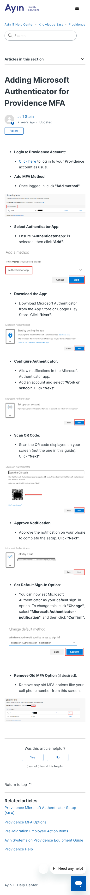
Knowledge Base (51, 24)
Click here (27, 161)
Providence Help (19, 849)
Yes (32, 757)
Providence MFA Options (26, 822)
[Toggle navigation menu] (76, 9)
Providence (77, 24)
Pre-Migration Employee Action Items (36, 831)
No (58, 757)
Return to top (16, 784)
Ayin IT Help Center (19, 24)
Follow (14, 131)
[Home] (22, 8)
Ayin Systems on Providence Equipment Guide (44, 840)
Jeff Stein (26, 116)
